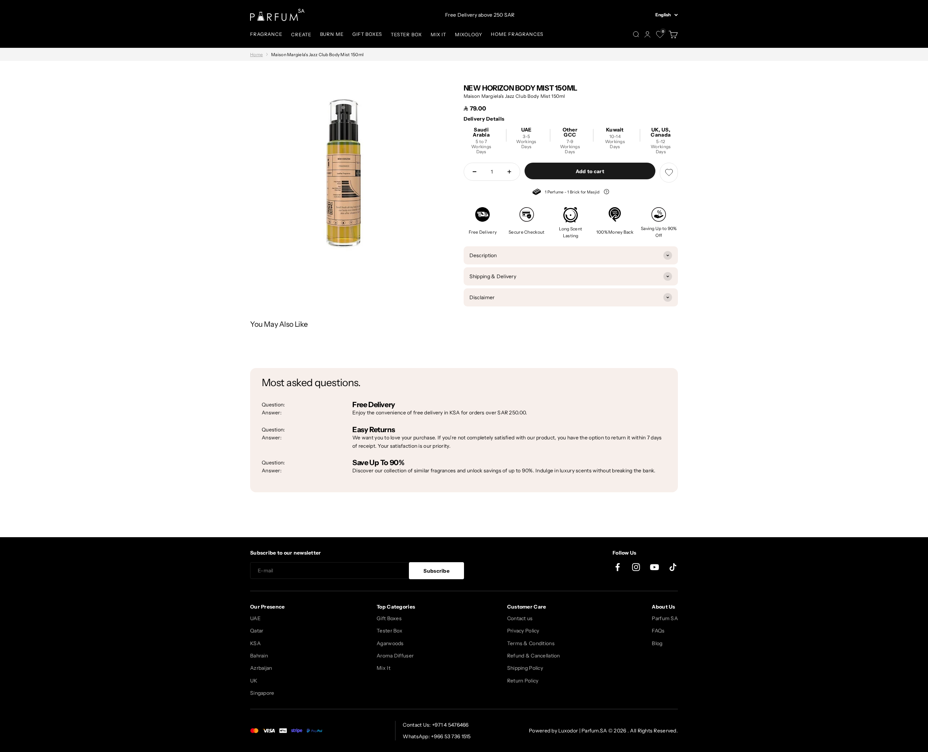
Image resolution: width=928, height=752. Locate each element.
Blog (657, 643)
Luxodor (568, 730)
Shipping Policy (525, 668)
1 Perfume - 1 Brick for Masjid (566, 192)
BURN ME (332, 34)
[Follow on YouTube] (654, 567)
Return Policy (523, 680)
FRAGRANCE (266, 34)
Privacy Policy (523, 630)
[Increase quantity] (509, 171)
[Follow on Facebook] (617, 567)
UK (254, 680)
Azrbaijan (261, 668)
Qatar (256, 630)
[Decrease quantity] (474, 171)
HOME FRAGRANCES (517, 34)
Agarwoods (390, 643)
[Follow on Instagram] (636, 567)
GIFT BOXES (367, 34)
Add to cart (590, 171)
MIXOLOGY (468, 34)
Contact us (520, 618)
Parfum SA (665, 618)
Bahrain (259, 655)
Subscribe (436, 571)
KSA (255, 643)
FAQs (658, 630)
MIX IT (438, 34)
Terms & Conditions (531, 643)
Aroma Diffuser (395, 655)
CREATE (301, 34)
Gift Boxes (389, 618)
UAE (255, 618)
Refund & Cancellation (533, 655)
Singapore (262, 693)
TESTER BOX (406, 34)
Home (256, 54)
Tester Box (389, 630)
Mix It (383, 668)
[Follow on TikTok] (673, 567)
